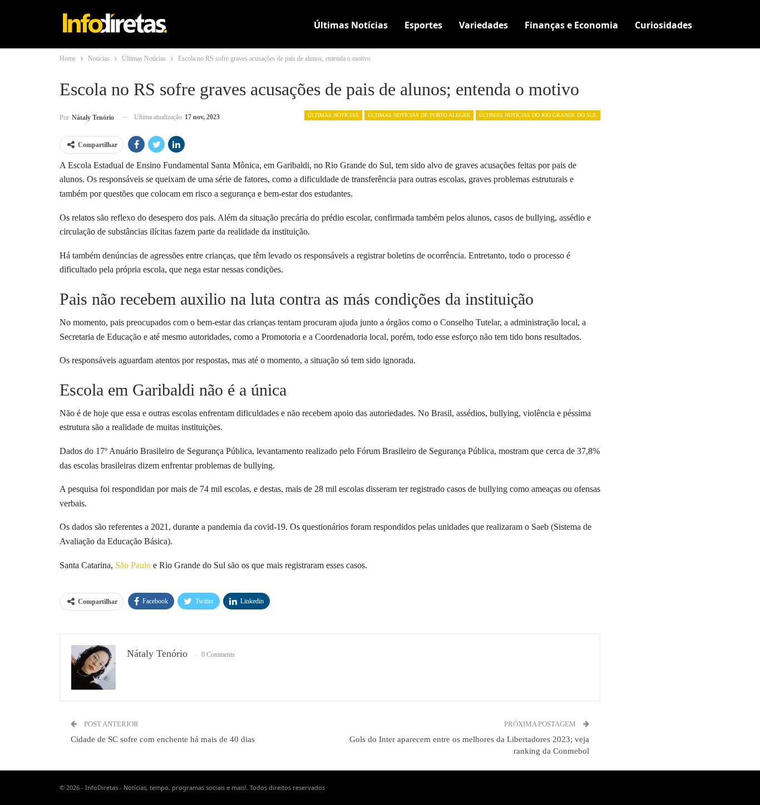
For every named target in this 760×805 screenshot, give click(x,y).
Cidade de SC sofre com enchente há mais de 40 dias (163, 739)
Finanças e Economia (571, 25)
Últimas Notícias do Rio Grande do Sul (538, 115)
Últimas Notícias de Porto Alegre (419, 115)
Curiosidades (663, 25)
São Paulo (133, 565)
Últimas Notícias (351, 25)
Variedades (483, 25)
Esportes (423, 25)
